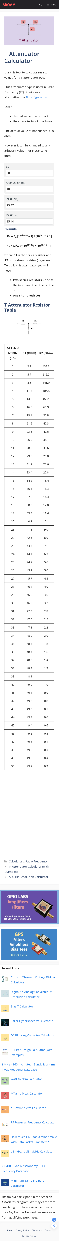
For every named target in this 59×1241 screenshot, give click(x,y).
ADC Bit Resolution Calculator (28, 877)
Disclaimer (37, 1230)
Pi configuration (36, 97)
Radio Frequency (36, 861)
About (10, 1230)
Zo (7, 166)
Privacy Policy (22, 1230)
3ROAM (9, 4)
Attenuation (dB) (16, 182)
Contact (48, 1230)
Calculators (16, 861)
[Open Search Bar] (40, 4)
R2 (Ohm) (12, 215)
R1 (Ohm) (12, 199)
